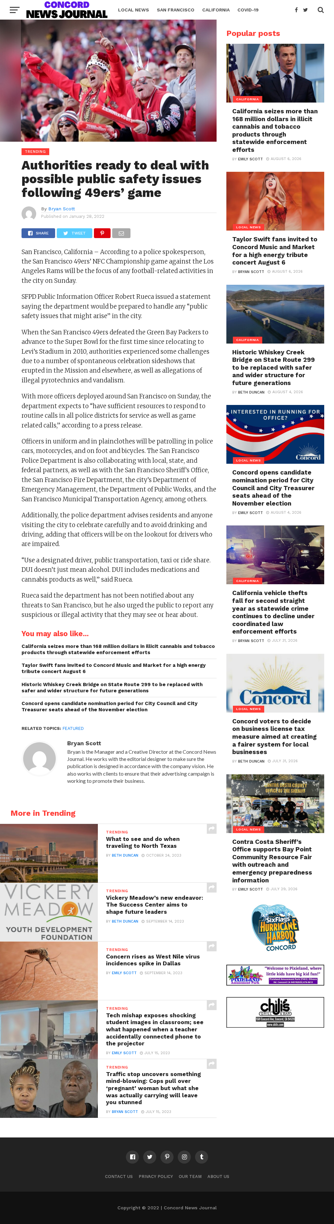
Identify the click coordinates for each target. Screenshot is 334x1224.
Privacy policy (156, 1176)
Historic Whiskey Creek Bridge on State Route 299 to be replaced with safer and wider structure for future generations (112, 688)
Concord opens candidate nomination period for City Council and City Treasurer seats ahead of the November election (110, 707)
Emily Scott (124, 973)
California (216, 9)
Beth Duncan (125, 855)
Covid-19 (248, 9)
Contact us (119, 1176)
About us (218, 1176)
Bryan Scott (61, 208)
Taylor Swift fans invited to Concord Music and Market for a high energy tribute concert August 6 (114, 668)
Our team (190, 1176)
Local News (133, 9)
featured (73, 728)
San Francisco (175, 9)
